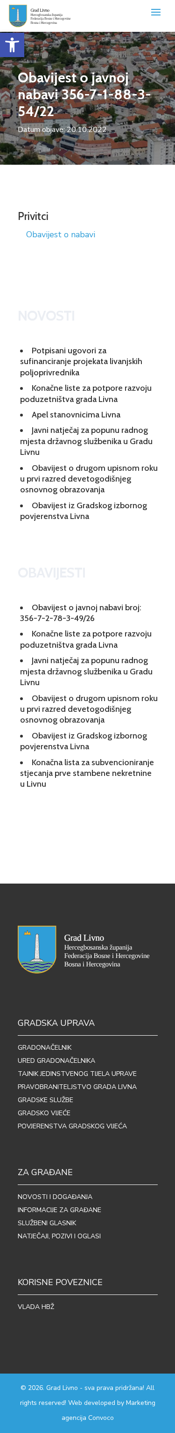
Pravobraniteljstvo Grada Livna (77, 1086)
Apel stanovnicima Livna (76, 414)
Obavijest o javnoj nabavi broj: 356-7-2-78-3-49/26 (80, 612)
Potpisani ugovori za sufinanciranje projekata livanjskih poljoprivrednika (81, 361)
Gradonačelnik (44, 1047)
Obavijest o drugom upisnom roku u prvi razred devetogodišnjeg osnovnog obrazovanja (89, 479)
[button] (12, 45)
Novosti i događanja (55, 1196)
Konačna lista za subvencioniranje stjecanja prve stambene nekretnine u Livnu (87, 773)
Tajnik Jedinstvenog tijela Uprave (77, 1073)
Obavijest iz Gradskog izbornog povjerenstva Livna (83, 510)
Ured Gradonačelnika (56, 1060)
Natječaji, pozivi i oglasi (59, 1236)
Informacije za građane (59, 1210)
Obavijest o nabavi (60, 234)
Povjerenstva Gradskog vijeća (72, 1126)
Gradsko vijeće (44, 1113)
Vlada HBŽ (36, 1306)
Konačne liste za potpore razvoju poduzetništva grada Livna (86, 393)
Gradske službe (45, 1100)
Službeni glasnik (47, 1223)
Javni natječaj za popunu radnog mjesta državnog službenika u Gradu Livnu (86, 441)
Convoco (101, 1417)
